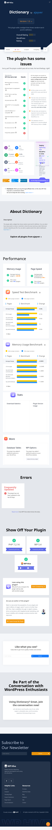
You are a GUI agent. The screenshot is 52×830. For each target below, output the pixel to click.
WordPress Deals (26, 791)
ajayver (38, 12)
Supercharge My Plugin (16, 621)
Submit (40, 656)
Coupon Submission (9, 797)
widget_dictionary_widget (32, 459)
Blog (23, 794)
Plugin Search (8, 800)
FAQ (23, 800)
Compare (26, 49)
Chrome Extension (9, 802)
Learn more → (29, 192)
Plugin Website (13, 180)
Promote (24, 789)
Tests (17, 49)
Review (8, 49)
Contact (24, 802)
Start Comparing (37, 586)
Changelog (36, 49)
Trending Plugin (8, 794)
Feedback (24, 797)
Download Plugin (5, 180)
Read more (15, 512)
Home (6, 789)
